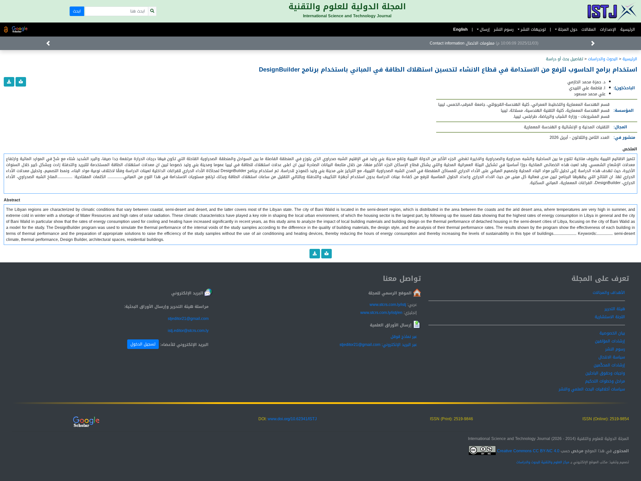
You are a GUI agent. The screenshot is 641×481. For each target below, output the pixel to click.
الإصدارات (608, 29)
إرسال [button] (485, 29)
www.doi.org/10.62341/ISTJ (292, 419)
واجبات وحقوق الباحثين (605, 373)
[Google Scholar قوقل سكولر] (20, 29)
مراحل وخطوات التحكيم (605, 381)
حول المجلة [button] (567, 29)
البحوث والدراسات (603, 59)
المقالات (588, 29)
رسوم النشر (504, 29)
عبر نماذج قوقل (404, 336)
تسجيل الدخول (142, 344)
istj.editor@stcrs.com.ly (188, 330)
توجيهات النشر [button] (533, 29)
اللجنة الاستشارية (610, 317)
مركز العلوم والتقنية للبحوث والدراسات (542, 462)
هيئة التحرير (614, 309)
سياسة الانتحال (611, 357)
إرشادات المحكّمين (609, 365)
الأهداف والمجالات (609, 292)
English (460, 29)
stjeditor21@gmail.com (188, 318)
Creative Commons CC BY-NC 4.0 (527, 451)
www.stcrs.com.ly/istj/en (381, 312)
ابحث (77, 11)
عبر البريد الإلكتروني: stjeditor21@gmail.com (378, 344)
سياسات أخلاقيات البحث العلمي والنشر (592, 389)
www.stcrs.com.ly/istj (388, 304)
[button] (593, 43)
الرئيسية (627, 29)
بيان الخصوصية (612, 333)
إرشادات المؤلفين (610, 341)
